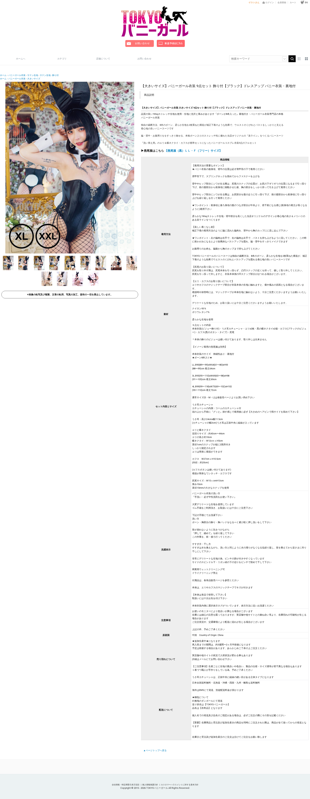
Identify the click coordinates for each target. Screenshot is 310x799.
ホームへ (20, 58)
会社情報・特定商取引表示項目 (126, 785)
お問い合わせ (144, 58)
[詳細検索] (284, 58)
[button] (9, 168)
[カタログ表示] (306, 58)
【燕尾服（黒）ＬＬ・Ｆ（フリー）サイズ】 (193, 150)
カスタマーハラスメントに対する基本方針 (179, 785)
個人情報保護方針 (150, 785)
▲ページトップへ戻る (155, 750)
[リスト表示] (299, 58)
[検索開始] (292, 58)
